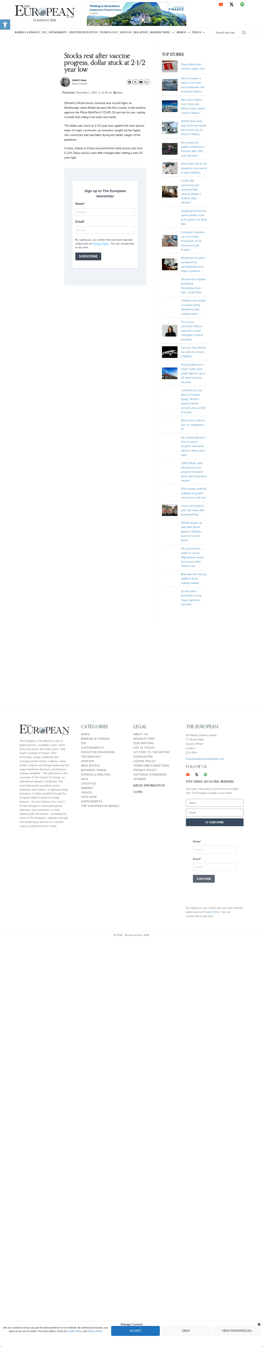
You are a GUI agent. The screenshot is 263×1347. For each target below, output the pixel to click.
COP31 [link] (137, 792)
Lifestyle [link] (88, 783)
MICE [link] (84, 779)
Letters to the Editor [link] (151, 752)
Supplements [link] (91, 801)
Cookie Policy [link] (75, 1331)
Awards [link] (181, 32)
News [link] (120, 92)
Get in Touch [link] (143, 747)
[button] (259, 1324)
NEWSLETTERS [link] (144, 739)
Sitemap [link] (139, 779)
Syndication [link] (143, 756)
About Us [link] (140, 734)
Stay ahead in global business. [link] (210, 781)
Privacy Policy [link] (95, 1331)
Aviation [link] (125, 32)
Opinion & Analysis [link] (95, 774)
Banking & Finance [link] (27, 32)
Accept (136, 1330)
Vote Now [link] (89, 797)
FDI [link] (44, 32)
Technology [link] (108, 32)
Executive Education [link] (83, 32)
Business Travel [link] (160, 32)
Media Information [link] (149, 785)
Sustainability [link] (58, 32)
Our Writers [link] (143, 743)
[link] (5, 24)
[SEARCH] (243, 32)
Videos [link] (196, 32)
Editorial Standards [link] (150, 774)
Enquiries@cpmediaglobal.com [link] (205, 758)
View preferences (237, 1330)
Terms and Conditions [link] (151, 765)
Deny (186, 1330)
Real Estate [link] (141, 32)
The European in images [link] (100, 806)
